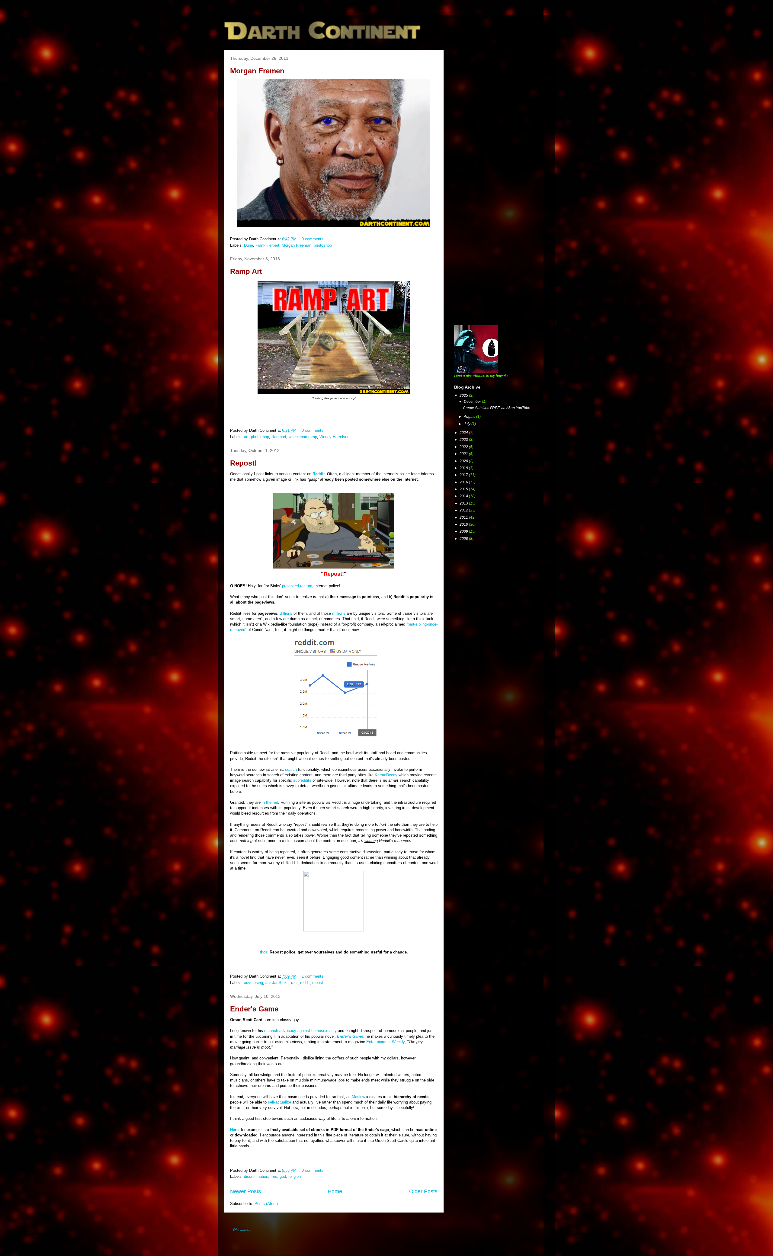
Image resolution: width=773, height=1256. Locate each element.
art (246, 436)
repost (317, 982)
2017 (464, 475)
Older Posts (423, 1191)
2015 (464, 489)
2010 (464, 524)
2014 (464, 496)
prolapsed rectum (297, 586)
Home (335, 1191)
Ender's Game (254, 1009)
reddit (305, 982)
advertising (253, 982)
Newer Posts (245, 1191)
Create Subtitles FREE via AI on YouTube (496, 408)
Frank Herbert (267, 245)
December (473, 401)
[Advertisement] (499, 92)
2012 (464, 510)
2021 (464, 454)
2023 (464, 439)
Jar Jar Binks (277, 982)
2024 (464, 433)
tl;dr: (264, 952)
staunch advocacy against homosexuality (300, 1030)
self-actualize (279, 1102)
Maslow (358, 1096)
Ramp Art (246, 271)
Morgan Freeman (296, 245)
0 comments (312, 239)
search (291, 769)
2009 (464, 531)
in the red (270, 802)
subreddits (302, 780)
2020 (464, 461)
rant (294, 982)
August (470, 417)
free (274, 1176)
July (467, 424)
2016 (464, 482)
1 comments (312, 976)
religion (294, 1176)
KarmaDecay (386, 775)
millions (338, 613)
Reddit (319, 474)
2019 (464, 468)
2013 (464, 503)
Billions (286, 613)
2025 (464, 395)
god (283, 1176)
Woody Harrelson (334, 436)
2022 (464, 447)
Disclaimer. (242, 1230)
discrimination (256, 1176)
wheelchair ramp (303, 436)
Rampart (278, 436)
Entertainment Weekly (385, 1042)
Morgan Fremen (257, 71)
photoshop (323, 245)
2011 (464, 517)
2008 (464, 539)
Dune (248, 245)
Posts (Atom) (266, 1203)
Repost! (243, 463)
